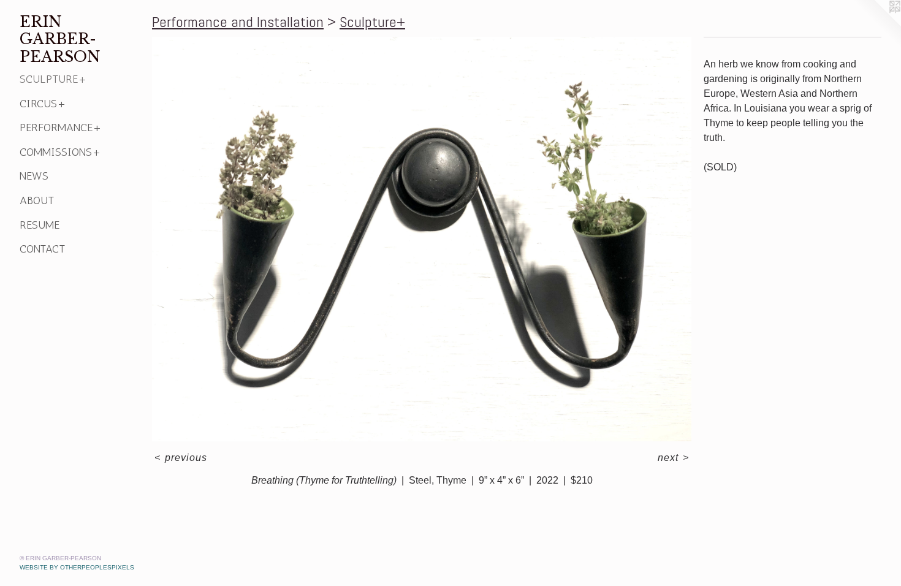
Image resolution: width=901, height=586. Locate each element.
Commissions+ (60, 152)
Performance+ (61, 127)
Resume (39, 225)
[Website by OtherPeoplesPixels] (876, 24)
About (37, 200)
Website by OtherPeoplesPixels (77, 567)
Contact (42, 249)
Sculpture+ (53, 79)
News (34, 176)
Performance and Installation (238, 21)
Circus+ (43, 103)
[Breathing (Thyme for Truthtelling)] (421, 239)
